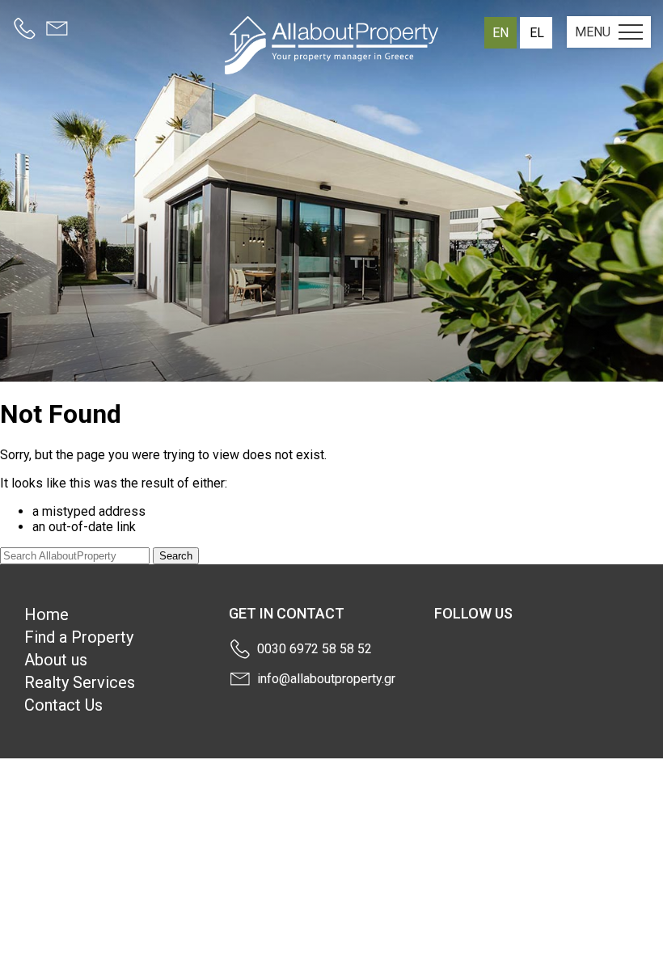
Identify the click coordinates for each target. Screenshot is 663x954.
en (500, 32)
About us (55, 659)
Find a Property (78, 637)
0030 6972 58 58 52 (314, 648)
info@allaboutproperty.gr (326, 678)
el (537, 32)
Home (46, 614)
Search (175, 556)
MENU (592, 32)
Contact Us (63, 705)
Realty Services (79, 682)
